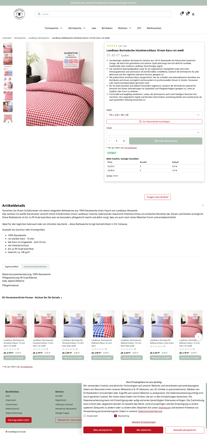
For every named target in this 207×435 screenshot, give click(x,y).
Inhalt (109, 128)
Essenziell (92, 415)
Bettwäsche (19, 38)
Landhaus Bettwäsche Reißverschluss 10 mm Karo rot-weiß (189, 343)
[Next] (8, 122)
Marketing (123, 415)
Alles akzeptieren (102, 429)
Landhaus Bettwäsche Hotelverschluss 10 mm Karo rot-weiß (14, 343)
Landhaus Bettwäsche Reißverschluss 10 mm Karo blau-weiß (131, 343)
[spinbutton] (116, 141)
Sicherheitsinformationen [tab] (35, 266)
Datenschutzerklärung (150, 411)
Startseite (6, 38)
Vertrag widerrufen (18, 419)
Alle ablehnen (143, 429)
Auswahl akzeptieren (184, 429)
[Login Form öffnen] (193, 14)
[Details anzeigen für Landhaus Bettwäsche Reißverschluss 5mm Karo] (162, 324)
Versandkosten (131, 148)
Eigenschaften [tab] (12, 266)
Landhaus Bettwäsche (38, 38)
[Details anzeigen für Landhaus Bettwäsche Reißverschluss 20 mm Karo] (103, 324)
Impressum (164, 407)
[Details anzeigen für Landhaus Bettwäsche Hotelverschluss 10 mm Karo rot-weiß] (15, 324)
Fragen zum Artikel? (158, 197)
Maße (109, 110)
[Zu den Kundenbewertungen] (154, 45)
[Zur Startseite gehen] (19, 14)
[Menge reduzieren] (109, 141)
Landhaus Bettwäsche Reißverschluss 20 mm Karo (101, 343)
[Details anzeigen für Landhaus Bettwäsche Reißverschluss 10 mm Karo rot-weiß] (191, 324)
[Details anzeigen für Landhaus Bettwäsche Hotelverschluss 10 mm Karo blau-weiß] (74, 324)
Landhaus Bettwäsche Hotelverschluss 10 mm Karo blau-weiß (73, 343)
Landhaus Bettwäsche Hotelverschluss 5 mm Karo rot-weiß (43, 343)
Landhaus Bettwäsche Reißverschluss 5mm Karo (162, 341)
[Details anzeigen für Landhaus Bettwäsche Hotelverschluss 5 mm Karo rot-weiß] (45, 324)
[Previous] (8, 46)
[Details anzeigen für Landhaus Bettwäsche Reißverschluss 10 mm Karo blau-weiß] (133, 324)
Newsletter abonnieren (70, 419)
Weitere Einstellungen (144, 422)
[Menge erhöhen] (124, 141)
